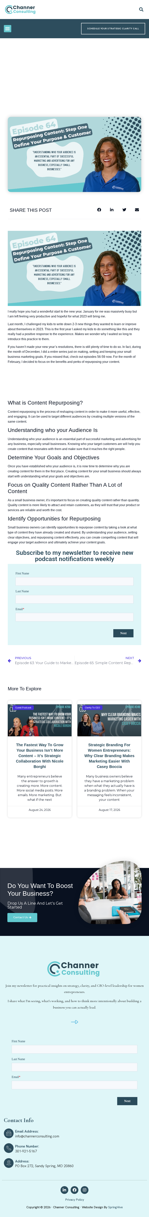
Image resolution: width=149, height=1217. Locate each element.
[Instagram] (84, 1190)
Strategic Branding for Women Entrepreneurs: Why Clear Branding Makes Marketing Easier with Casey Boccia (109, 756)
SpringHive (115, 1207)
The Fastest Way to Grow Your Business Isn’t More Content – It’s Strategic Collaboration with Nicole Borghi (39, 756)
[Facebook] (74, 1190)
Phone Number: (27, 1146)
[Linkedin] (64, 1190)
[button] (141, 9)
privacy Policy (74, 1200)
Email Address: (27, 1131)
